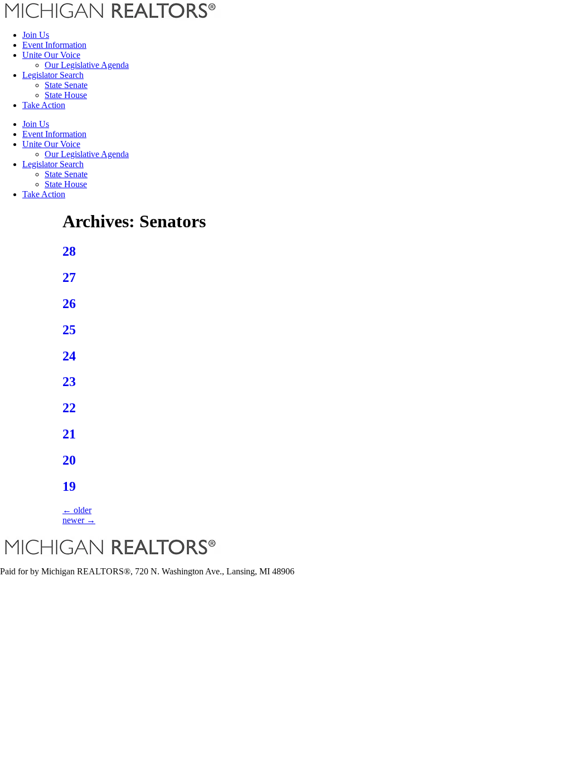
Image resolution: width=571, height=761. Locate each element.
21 (69, 434)
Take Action (43, 105)
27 (69, 277)
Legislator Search (53, 75)
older (76, 510)
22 (69, 408)
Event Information (54, 45)
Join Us (35, 35)
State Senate (66, 85)
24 (69, 356)
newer (78, 520)
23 (69, 381)
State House (66, 95)
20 (69, 460)
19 (69, 486)
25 (69, 330)
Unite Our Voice (51, 55)
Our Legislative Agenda (87, 65)
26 (69, 303)
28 (69, 251)
